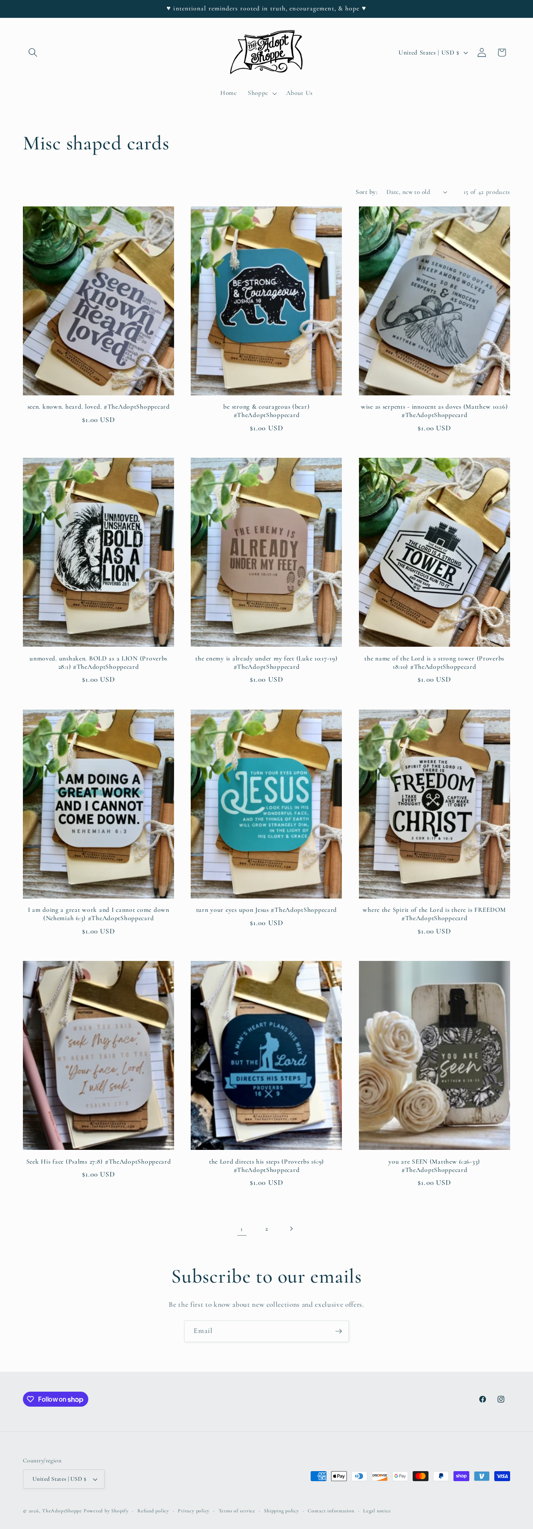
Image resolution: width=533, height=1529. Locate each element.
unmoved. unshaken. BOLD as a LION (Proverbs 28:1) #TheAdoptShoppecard (98, 662)
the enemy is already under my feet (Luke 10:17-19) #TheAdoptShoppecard (266, 662)
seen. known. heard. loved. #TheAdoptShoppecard (98, 406)
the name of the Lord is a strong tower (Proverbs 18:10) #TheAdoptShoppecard (434, 662)
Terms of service (237, 1511)
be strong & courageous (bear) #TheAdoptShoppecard (266, 411)
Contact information (331, 1511)
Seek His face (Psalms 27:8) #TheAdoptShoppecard (98, 1161)
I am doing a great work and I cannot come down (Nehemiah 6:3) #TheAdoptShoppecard (98, 914)
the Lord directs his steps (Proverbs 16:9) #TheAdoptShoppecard (266, 1166)
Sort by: (366, 192)
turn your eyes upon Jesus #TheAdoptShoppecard (266, 909)
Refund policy (153, 1511)
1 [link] (241, 1228)
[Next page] (291, 1229)
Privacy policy (193, 1511)
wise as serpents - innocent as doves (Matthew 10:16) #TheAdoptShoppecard (434, 411)
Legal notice (377, 1511)
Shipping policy (281, 1511)
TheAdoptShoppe (62, 1511)
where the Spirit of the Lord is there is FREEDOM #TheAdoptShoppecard (434, 914)
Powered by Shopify (106, 1511)
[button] (33, 52)
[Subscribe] (339, 1331)
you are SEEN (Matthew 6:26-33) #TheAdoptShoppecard (434, 1166)
